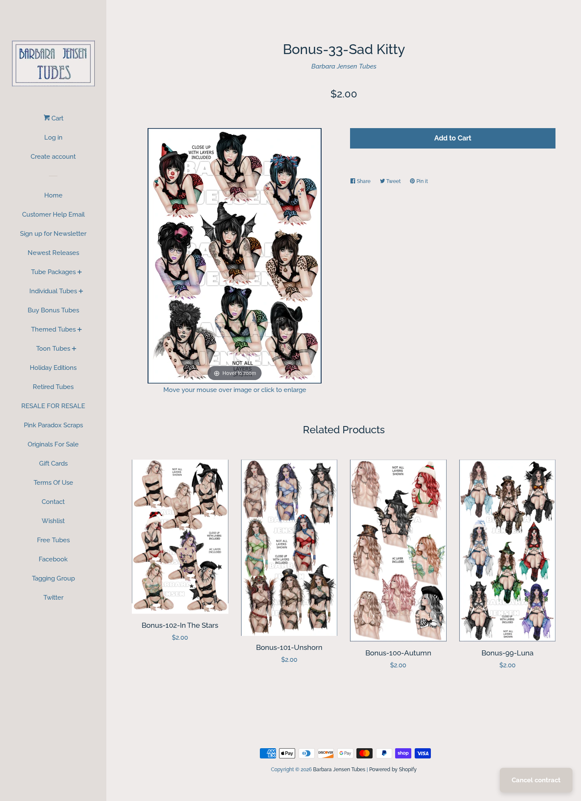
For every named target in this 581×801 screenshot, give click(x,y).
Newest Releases (53, 253)
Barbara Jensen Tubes (343, 66)
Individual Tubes (53, 291)
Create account (53, 156)
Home (53, 195)
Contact (53, 502)
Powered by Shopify (393, 769)
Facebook (53, 559)
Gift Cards (53, 463)
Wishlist (53, 521)
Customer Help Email (53, 214)
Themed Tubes (53, 329)
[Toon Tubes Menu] (74, 349)
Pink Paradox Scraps (53, 425)
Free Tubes (53, 540)
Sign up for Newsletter (53, 233)
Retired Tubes (53, 387)
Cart (56, 118)
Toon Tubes (53, 348)
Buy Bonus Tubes (53, 310)
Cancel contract (536, 780)
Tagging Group (53, 578)
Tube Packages (53, 272)
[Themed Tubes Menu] (80, 330)
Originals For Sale (53, 444)
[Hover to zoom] (235, 255)
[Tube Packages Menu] (80, 272)
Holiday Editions (53, 368)
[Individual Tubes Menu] (81, 292)
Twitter (53, 597)
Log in (53, 137)
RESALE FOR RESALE (53, 406)
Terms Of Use (53, 482)
